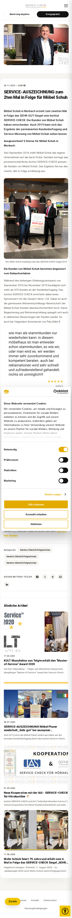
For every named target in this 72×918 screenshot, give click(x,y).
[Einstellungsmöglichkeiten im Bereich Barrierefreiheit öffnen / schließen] (65, 911)
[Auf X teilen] (45, 577)
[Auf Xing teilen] (53, 577)
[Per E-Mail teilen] (60, 577)
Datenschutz (50, 900)
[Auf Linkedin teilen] (7, 585)
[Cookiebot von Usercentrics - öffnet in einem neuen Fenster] (53, 391)
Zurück (13, 901)
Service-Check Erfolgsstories (35, 550)
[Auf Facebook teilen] (37, 577)
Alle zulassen (36, 504)
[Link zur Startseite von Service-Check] (36, 7)
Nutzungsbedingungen (36, 908)
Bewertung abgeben (19, 14)
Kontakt (35, 900)
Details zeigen (53, 494)
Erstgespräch (53, 14)
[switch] (63, 460)
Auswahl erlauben (36, 514)
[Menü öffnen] (66, 5)
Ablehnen (36, 524)
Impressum (20, 900)
